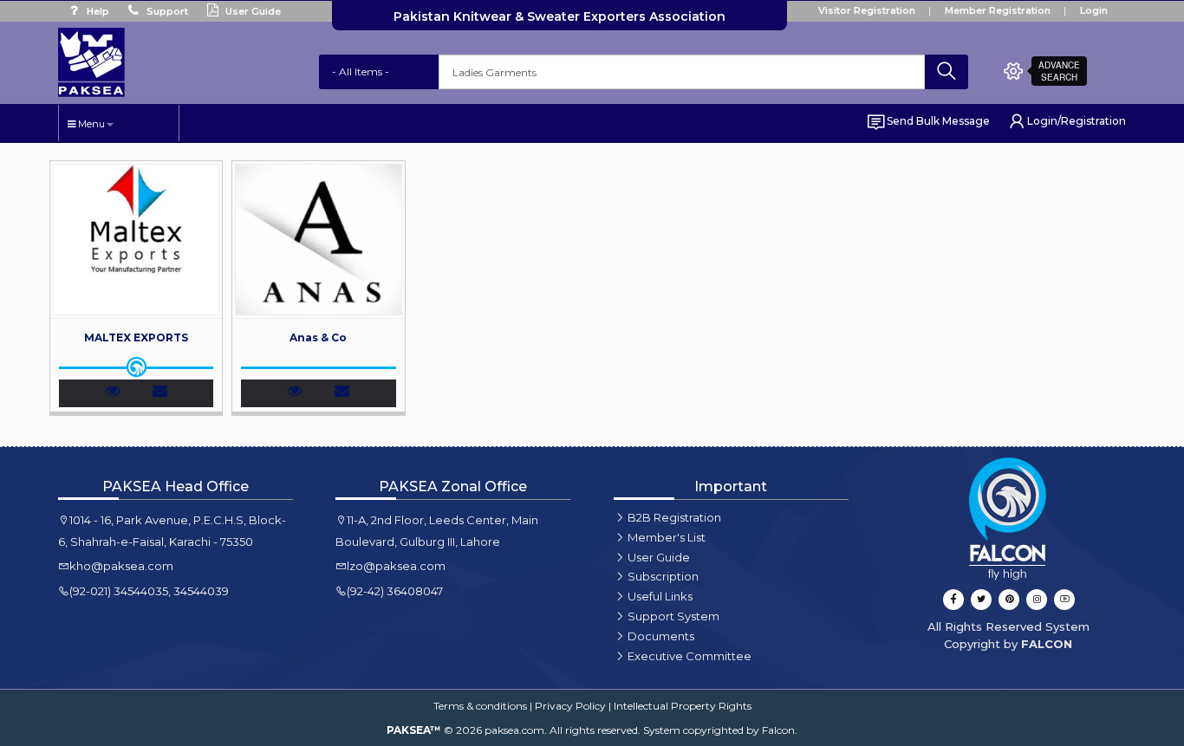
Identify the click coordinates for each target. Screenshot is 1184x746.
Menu (90, 124)
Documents (661, 636)
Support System (673, 616)
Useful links (660, 596)
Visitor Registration (866, 10)
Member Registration (998, 10)
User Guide (252, 11)
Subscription (663, 576)
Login (1094, 10)
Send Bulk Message (938, 120)
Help (96, 11)
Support (166, 11)
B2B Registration (674, 517)
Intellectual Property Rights (682, 705)
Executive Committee (689, 656)
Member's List (667, 537)
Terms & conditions (480, 705)
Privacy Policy (570, 705)
